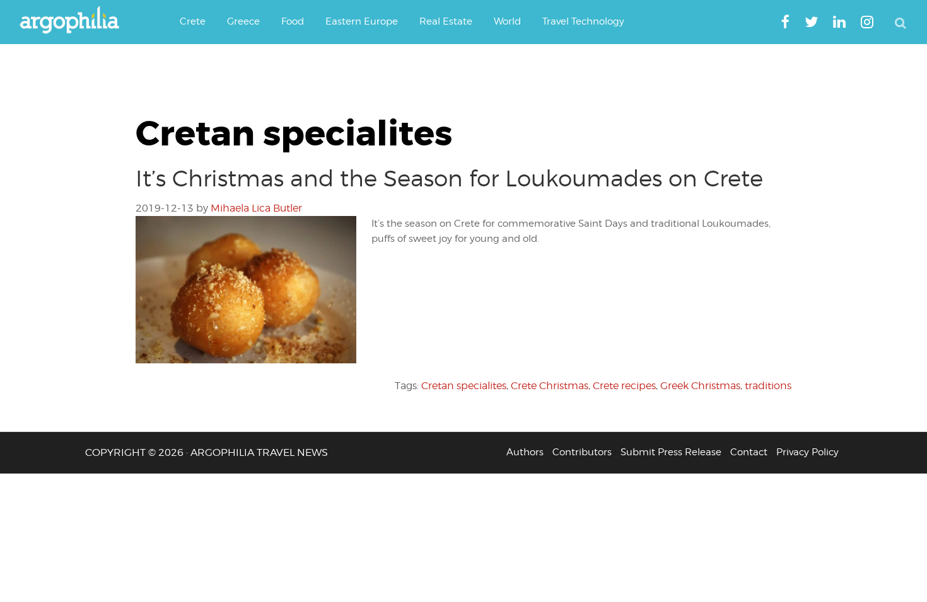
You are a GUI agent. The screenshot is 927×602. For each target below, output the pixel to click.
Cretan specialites (463, 386)
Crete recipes (624, 386)
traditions (768, 386)
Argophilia (75, 21)
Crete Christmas (549, 386)
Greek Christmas (700, 386)
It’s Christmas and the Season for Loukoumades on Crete (449, 178)
